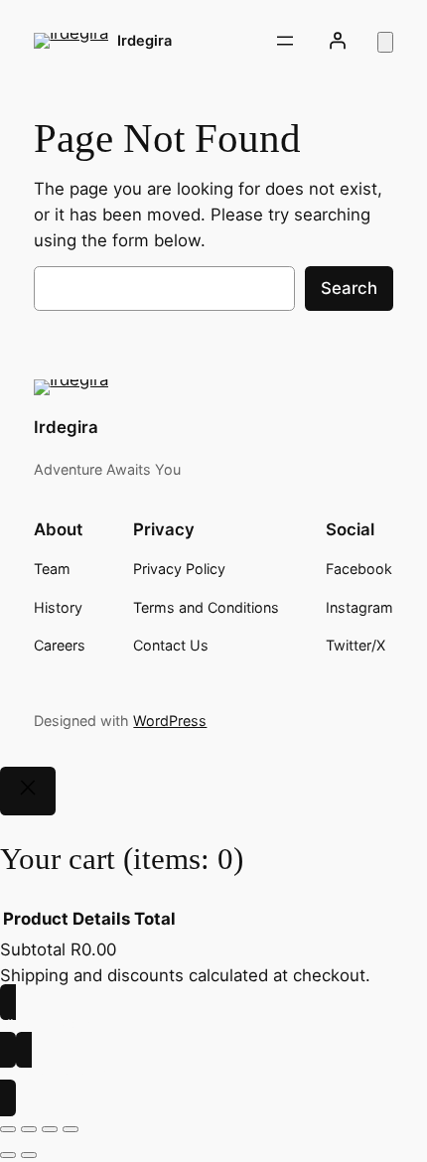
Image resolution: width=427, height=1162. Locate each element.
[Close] (28, 791)
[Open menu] (285, 41)
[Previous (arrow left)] (8, 1155)
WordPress (170, 720)
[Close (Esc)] (70, 1129)
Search (349, 288)
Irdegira (144, 41)
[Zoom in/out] (8, 1129)
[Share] (50, 1129)
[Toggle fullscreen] (29, 1129)
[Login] (336, 41)
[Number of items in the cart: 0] (385, 42)
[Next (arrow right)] (29, 1155)
